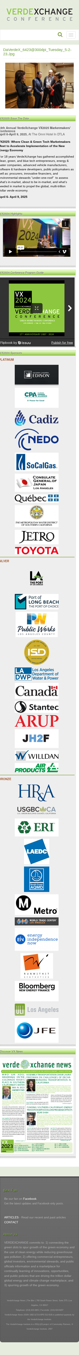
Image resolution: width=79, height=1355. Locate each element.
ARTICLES (11, 1217)
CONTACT (11, 1222)
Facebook (29, 1198)
